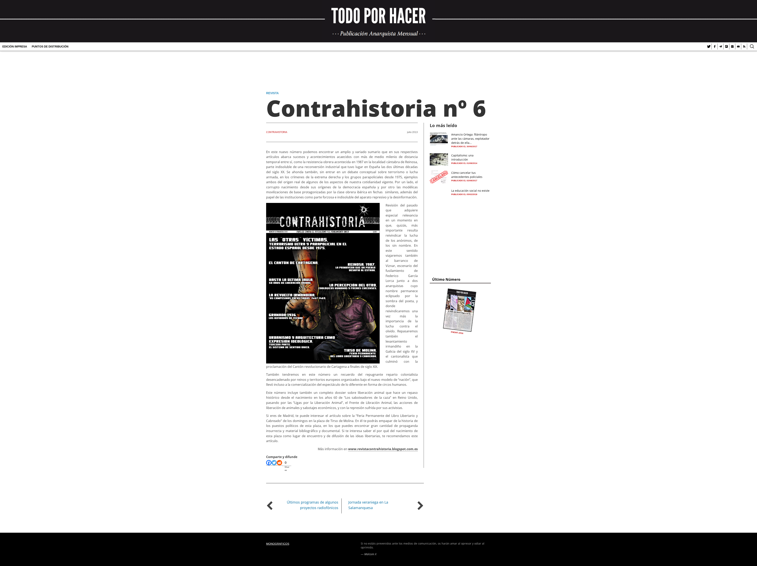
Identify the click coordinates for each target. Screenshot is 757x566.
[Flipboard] (726, 46)
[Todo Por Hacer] (378, 21)
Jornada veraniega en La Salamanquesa (368, 505)
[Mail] (738, 46)
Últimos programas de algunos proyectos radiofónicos (312, 505)
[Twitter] (709, 46)
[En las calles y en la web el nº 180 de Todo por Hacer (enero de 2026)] (459, 310)
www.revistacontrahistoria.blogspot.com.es (383, 449)
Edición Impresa (14, 46)
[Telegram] (720, 46)
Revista (272, 93)
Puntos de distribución (50, 46)
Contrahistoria (276, 132)
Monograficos (277, 543)
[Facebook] (715, 46)
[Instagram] (732, 46)
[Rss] (744, 46)
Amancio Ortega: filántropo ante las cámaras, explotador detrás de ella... (470, 139)
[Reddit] (279, 463)
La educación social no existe (470, 190)
